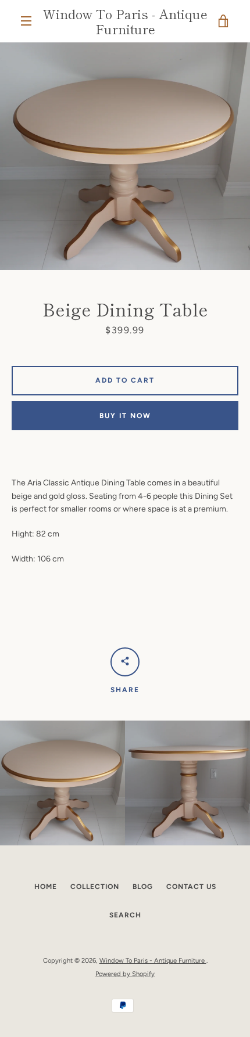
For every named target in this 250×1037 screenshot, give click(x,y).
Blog (143, 887)
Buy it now (125, 416)
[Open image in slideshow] (125, 156)
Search (125, 915)
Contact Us (191, 887)
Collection (94, 887)
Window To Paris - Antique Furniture (125, 21)
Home (45, 887)
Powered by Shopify (125, 974)
